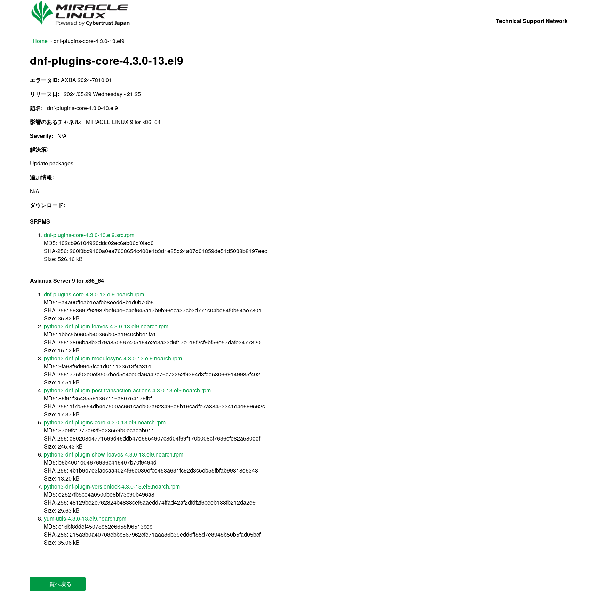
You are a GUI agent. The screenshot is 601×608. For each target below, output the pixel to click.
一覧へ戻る (58, 584)
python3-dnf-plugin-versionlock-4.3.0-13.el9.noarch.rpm (112, 486)
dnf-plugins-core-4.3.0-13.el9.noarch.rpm (94, 294)
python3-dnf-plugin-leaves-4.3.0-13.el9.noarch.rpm (106, 326)
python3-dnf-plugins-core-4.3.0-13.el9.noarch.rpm (105, 422)
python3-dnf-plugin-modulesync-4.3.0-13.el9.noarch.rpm (113, 358)
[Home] (84, 27)
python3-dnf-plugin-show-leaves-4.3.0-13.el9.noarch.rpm (113, 454)
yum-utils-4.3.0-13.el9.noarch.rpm (85, 518)
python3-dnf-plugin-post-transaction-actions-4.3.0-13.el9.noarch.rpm (127, 390)
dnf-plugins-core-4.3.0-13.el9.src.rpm (89, 235)
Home (40, 41)
